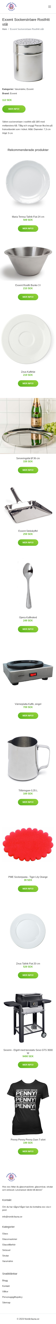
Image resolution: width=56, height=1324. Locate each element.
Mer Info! (13, 109)
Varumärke (20, 89)
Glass (5, 1233)
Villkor (5, 1291)
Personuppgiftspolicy (12, 1297)
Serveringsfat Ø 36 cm (28, 458)
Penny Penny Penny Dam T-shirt (28, 1139)
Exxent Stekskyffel (28, 531)
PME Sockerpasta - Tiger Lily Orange (28, 877)
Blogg (5, 1280)
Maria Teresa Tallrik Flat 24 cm (28, 217)
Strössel (6, 1250)
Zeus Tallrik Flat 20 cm (28, 963)
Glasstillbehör (9, 1244)
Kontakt (6, 1286)
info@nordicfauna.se (12, 1216)
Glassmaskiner (9, 1239)
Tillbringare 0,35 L (28, 790)
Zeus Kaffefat (28, 372)
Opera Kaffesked (28, 617)
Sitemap (6, 1302)
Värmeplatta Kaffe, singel (28, 704)
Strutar (5, 1255)
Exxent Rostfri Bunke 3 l (28, 285)
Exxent (30, 89)
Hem (4, 29)
